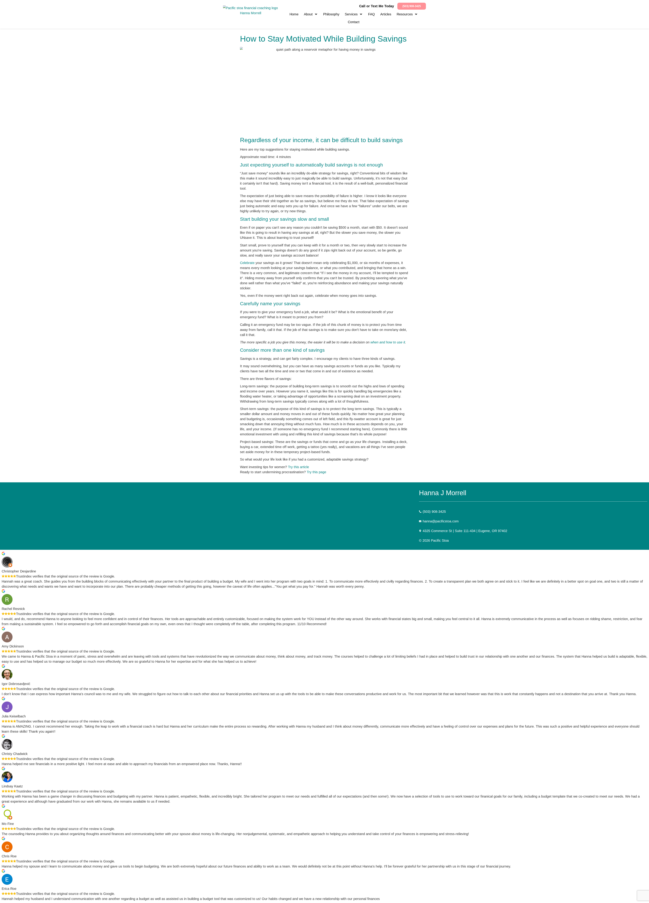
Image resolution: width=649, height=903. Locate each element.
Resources (405, 14)
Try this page (316, 472)
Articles (385, 14)
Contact (353, 22)
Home (294, 14)
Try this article (298, 467)
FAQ (371, 14)
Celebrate (247, 263)
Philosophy (331, 14)
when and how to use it (387, 342)
